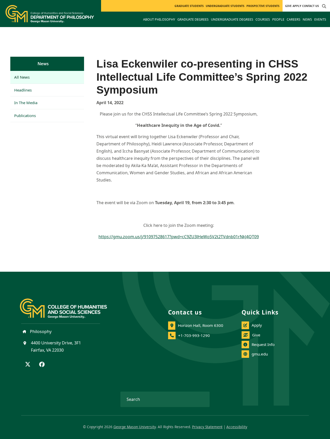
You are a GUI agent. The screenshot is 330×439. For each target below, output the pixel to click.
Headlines (23, 90)
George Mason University (134, 426)
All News (22, 77)
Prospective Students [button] (262, 6)
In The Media (25, 102)
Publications (25, 115)
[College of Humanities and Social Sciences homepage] (68, 305)
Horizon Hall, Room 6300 (200, 325)
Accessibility (236, 426)
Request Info (263, 344)
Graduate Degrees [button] (193, 19)
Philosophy (40, 331)
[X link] (27, 365)
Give (288, 6)
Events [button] (320, 19)
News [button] (307, 19)
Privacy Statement (207, 426)
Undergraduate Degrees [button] (232, 19)
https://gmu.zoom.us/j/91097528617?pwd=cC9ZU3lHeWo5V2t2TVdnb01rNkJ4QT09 (178, 236)
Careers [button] (293, 19)
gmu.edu (260, 354)
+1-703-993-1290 (194, 335)
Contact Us (310, 6)
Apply (297, 6)
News (43, 64)
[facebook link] (42, 365)
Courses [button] (262, 19)
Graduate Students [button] (189, 6)
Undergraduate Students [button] (225, 6)
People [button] (278, 19)
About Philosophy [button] (159, 19)
